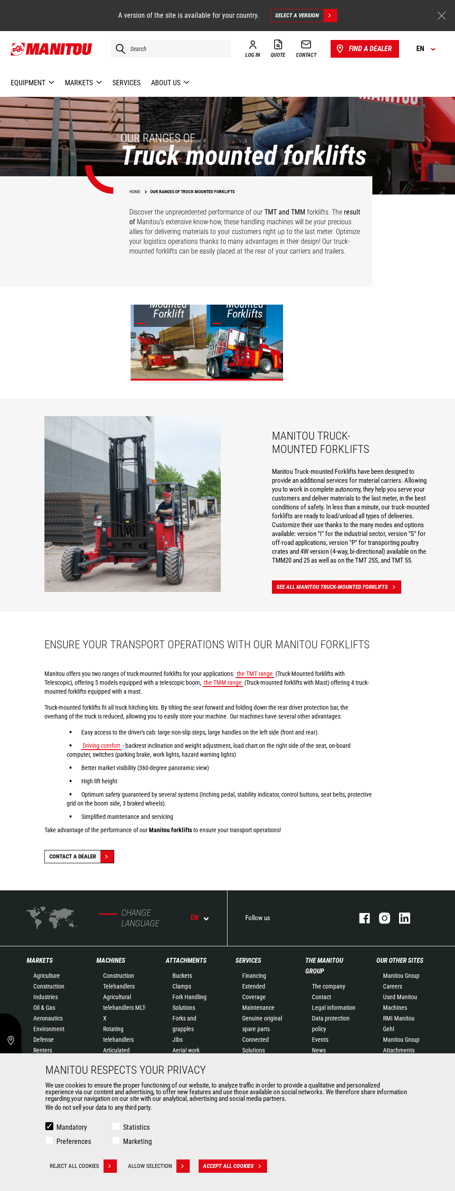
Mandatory (71, 1127)
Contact (321, 996)
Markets (40, 961)
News (319, 1050)
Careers (392, 986)
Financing (254, 975)
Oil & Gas (44, 1007)
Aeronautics (48, 1018)
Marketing (137, 1141)
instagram (380, 918)
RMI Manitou (399, 1018)
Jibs (177, 1039)
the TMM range (223, 682)
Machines (110, 961)
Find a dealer (370, 48)
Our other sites (399, 961)
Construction (48, 986)
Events (320, 1039)
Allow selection (150, 1166)
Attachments (186, 961)
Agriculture (46, 975)
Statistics (136, 1127)
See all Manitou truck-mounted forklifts (332, 587)
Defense (43, 1039)
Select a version (297, 15)
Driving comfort (101, 745)
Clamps (181, 986)
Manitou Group (401, 975)
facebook (360, 918)
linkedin (400, 918)
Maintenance (258, 1007)
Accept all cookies (228, 1166)
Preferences (73, 1141)
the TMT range (255, 673)
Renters (42, 1050)
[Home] (52, 49)
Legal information (333, 1007)
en (195, 917)
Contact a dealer (72, 856)
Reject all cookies (74, 1166)
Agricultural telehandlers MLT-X (124, 1007)
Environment (48, 1028)
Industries (45, 996)
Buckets (182, 975)
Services (248, 961)
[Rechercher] (118, 49)
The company (328, 986)
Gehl (388, 1028)
